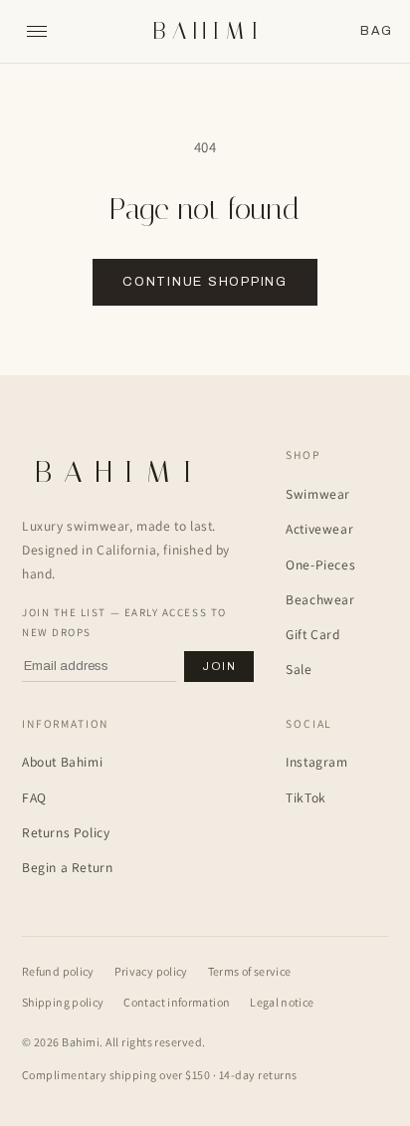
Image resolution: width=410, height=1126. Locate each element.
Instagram (316, 762)
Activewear (319, 529)
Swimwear (318, 494)
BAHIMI (208, 31)
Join (219, 666)
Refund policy (58, 971)
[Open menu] (37, 32)
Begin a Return (67, 867)
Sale (298, 669)
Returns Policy (65, 832)
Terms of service (250, 971)
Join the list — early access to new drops (124, 622)
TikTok (306, 797)
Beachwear (320, 599)
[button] (376, 31)
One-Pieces (320, 564)
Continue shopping (205, 282)
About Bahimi (62, 762)
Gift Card (312, 634)
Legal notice (281, 1002)
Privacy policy (151, 971)
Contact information (176, 1002)
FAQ (34, 797)
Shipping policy (62, 1002)
